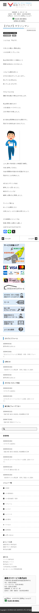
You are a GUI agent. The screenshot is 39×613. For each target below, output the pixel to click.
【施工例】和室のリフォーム (12, 422)
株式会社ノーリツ (8, 562)
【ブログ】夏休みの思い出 (11, 469)
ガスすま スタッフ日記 (10, 33)
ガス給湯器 (7, 35)
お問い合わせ (9, 535)
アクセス (8, 524)
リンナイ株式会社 (8, 559)
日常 (14, 35)
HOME (7, 488)
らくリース (8, 514)
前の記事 (8, 238)
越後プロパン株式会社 (10, 547)
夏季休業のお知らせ (9, 346)
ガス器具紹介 (9, 493)
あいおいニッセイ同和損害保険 (12, 569)
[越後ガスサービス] (20, 5)
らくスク (8, 509)
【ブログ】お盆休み (9, 391)
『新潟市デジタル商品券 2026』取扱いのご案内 (18, 370)
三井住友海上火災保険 (10, 566)
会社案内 (8, 519)
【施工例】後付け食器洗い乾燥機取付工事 (16, 414)
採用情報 (8, 530)
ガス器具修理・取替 (11, 498)
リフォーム (8, 504)
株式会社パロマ (8, 564)
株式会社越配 (7, 549)
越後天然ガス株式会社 (10, 544)
